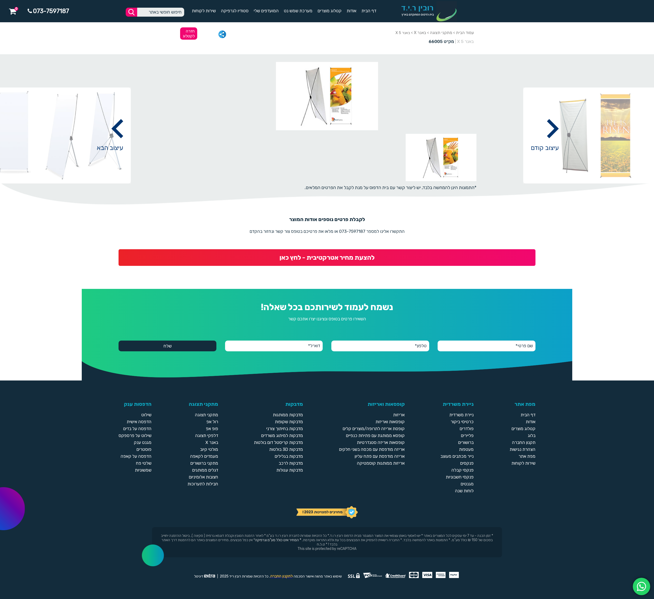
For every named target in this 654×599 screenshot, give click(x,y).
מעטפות (466, 449)
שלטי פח (143, 463)
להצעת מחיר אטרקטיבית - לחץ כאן (327, 257)
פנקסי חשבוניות (460, 477)
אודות (351, 10)
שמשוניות (143, 470)
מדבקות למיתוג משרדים (282, 435)
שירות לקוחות (204, 10)
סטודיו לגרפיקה (235, 10)
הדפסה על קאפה (136, 456)
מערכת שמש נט (298, 10)
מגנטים (467, 483)
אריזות (399, 414)
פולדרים (467, 428)
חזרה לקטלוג (189, 33)
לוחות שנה (464, 490)
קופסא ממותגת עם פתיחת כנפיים (375, 435)
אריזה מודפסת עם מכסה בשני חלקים (372, 449)
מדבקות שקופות (289, 421)
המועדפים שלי (266, 10)
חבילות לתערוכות (203, 483)
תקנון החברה (523, 442)
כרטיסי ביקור (462, 421)
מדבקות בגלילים (289, 456)
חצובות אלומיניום (203, 477)
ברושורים (466, 442)
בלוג (531, 435)
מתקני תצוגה (441, 32)
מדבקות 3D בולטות (286, 449)
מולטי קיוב (209, 449)
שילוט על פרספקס (135, 435)
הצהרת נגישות (522, 449)
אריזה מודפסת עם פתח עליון (380, 456)
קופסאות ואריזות (390, 421)
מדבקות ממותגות (288, 414)
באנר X (420, 32)
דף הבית (368, 10)
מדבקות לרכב (291, 463)
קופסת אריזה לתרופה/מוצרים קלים (374, 428)
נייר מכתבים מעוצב (457, 456)
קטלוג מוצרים (330, 10)
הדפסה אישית (139, 421)
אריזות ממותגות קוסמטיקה (381, 463)
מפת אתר (527, 456)
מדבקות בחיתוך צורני (284, 428)
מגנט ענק (142, 442)
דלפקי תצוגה (206, 435)
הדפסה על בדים (137, 428)
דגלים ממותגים (205, 470)
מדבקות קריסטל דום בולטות (278, 442)
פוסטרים (143, 449)
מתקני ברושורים (204, 463)
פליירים (467, 435)
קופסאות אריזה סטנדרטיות (381, 442)
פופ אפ (212, 428)
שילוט (146, 414)
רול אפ (212, 421)
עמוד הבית (465, 32)
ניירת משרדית (461, 414)
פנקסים (467, 463)
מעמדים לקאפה (204, 456)
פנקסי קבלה (462, 470)
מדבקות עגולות (289, 470)
